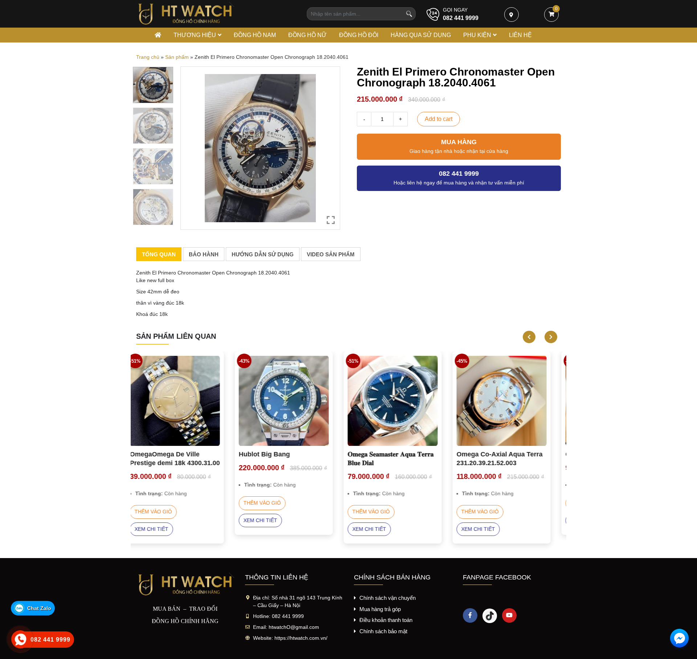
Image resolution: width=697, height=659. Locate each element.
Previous (526, 337)
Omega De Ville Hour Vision (510, 454)
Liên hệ (520, 35)
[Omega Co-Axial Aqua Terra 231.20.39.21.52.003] (403, 400)
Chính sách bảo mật (383, 631)
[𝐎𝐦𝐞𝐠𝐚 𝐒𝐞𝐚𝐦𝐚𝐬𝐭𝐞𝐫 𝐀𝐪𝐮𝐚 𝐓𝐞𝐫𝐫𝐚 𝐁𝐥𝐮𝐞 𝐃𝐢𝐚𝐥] (294, 400)
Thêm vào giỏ (163, 503)
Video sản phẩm (331, 254)
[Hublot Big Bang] (185, 400)
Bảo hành (204, 254)
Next (548, 337)
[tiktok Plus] (489, 615)
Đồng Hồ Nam (255, 35)
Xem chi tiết (162, 520)
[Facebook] (470, 615)
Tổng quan (159, 254)
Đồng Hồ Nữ (307, 35)
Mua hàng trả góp (380, 609)
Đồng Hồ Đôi (358, 35)
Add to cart (438, 119)
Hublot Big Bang (165, 454)
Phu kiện (477, 35)
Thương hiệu (195, 35)
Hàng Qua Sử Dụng (421, 35)
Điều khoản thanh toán (385, 620)
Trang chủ (147, 57)
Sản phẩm (177, 57)
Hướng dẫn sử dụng (263, 254)
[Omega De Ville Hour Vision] (512, 400)
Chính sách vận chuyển (387, 598)
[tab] (159, 254)
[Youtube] (509, 615)
